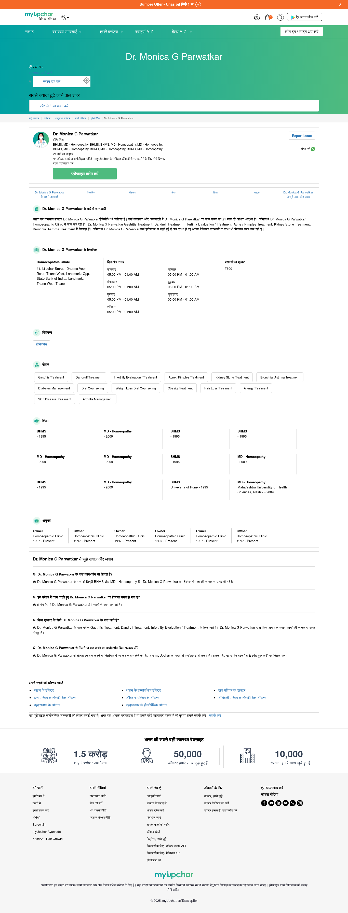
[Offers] (257, 17)
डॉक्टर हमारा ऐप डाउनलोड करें (220, 810)
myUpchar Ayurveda (47, 831)
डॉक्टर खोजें (153, 831)
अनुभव (257, 192)
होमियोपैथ (41, 344)
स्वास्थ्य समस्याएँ (64, 31)
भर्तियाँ (36, 817)
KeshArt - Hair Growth (48, 838)
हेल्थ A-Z (179, 31)
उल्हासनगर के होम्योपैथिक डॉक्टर (146, 704)
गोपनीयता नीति (98, 796)
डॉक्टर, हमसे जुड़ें (213, 796)
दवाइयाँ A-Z (144, 31)
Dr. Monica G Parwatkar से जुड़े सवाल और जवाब (298, 194)
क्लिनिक (91, 192)
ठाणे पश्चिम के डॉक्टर (231, 690)
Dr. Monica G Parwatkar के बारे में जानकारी (50, 194)
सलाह (29, 31)
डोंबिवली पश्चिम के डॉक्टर (142, 697)
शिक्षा (215, 192)
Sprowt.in (39, 824)
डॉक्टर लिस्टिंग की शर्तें (216, 803)
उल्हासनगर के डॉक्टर (47, 704)
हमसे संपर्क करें (41, 810)
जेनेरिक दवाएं (154, 817)
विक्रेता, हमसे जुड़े (156, 838)
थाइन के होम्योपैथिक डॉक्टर (143, 690)
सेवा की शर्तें (96, 803)
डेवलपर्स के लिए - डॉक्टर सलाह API (166, 846)
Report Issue (302, 135)
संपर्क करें (215, 715)
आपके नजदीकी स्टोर (158, 824)
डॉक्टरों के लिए (213, 788)
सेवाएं (173, 192)
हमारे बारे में (38, 796)
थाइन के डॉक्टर (44, 690)
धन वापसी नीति (98, 810)
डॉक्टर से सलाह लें (157, 803)
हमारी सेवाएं (154, 788)
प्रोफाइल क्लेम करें (85, 173)
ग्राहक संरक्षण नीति (100, 817)
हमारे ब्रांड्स (109, 31)
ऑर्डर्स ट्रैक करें (155, 810)
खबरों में (37, 803)
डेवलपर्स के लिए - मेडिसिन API (163, 853)
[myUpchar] (313, 148)
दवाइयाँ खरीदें (154, 796)
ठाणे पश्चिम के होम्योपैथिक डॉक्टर (55, 697)
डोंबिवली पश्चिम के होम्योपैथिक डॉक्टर (242, 697)
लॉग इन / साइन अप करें (301, 31)
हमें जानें (38, 788)
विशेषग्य (132, 192)
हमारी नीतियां (98, 788)
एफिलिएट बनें (154, 860)
